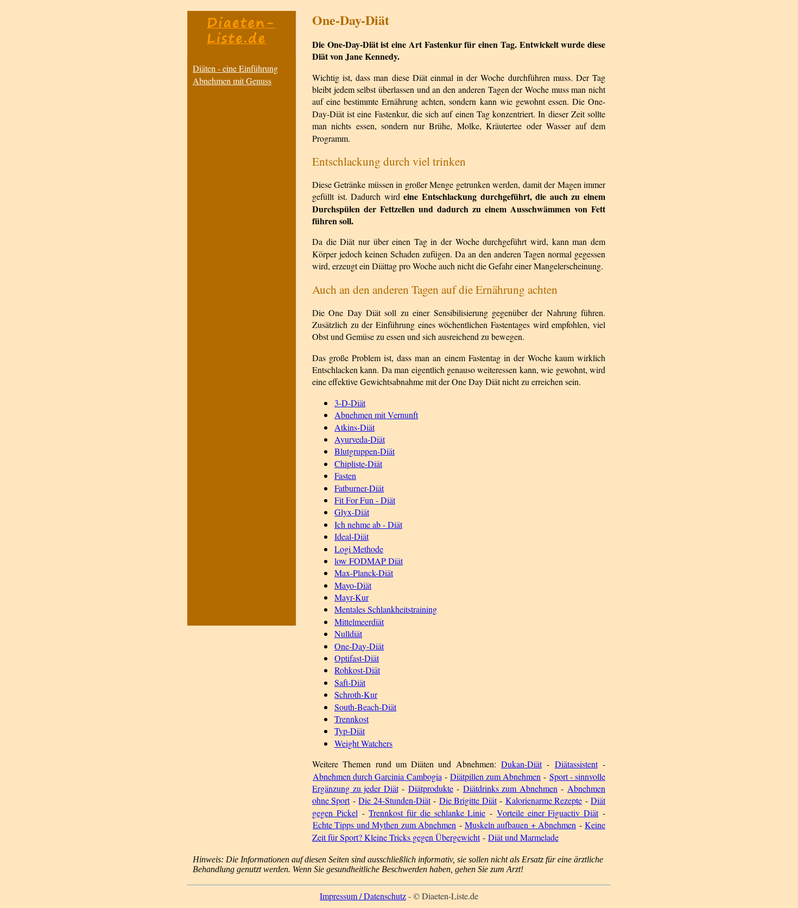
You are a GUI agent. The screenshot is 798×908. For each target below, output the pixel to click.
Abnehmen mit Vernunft (376, 414)
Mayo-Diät (352, 585)
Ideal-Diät (351, 536)
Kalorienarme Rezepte (543, 800)
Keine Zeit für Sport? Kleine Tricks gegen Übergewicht (458, 830)
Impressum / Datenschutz (363, 895)
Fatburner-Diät (359, 488)
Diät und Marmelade (523, 837)
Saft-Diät (349, 682)
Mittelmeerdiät (359, 621)
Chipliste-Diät (358, 463)
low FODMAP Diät (368, 560)
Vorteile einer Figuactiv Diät (547, 812)
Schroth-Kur (355, 694)
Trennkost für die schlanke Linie (427, 812)
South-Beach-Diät (365, 706)
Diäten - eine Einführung (235, 68)
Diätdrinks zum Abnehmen (510, 788)
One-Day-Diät (359, 646)
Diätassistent (576, 764)
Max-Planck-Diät (363, 572)
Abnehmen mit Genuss (232, 80)
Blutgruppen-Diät (364, 451)
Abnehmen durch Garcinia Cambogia (377, 776)
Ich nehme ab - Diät (368, 524)
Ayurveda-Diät (359, 439)
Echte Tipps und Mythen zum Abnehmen (384, 824)
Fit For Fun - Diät (364, 500)
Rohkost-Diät (357, 670)
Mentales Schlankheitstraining (385, 609)
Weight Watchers (363, 743)
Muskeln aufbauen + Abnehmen (520, 824)
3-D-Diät (349, 402)
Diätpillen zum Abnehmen (495, 776)
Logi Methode (358, 548)
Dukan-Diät (521, 764)
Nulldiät (348, 633)
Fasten (345, 475)
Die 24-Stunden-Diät (394, 800)
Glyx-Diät (351, 512)
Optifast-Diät (356, 658)
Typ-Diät (349, 730)
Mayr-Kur (351, 597)
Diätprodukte (430, 788)
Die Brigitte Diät (468, 800)
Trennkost (351, 718)
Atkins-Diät (354, 427)
